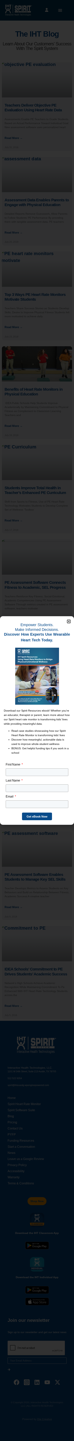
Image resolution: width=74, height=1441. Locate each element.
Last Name (13, 780)
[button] (68, 621)
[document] (37, 720)
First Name (13, 764)
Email (10, 796)
